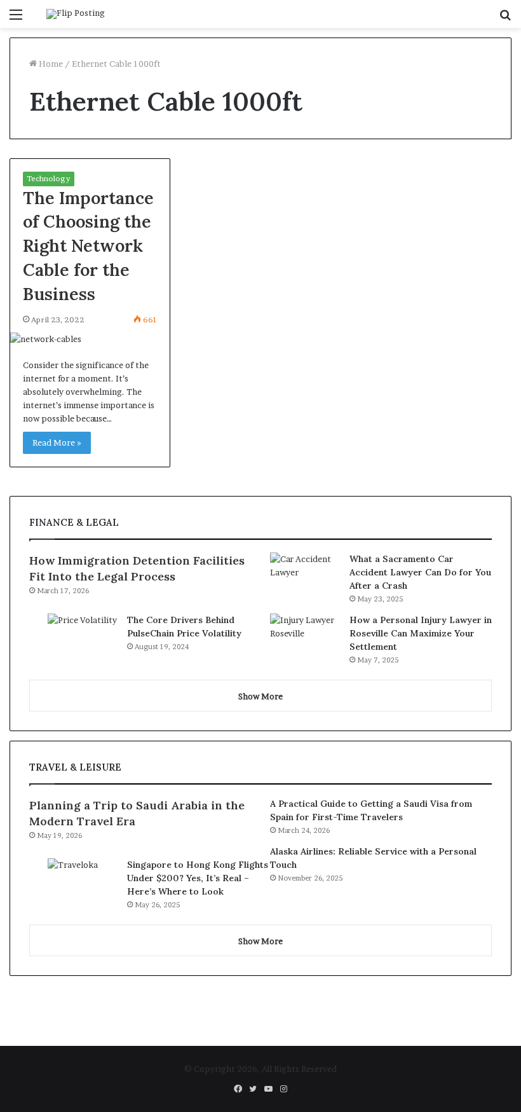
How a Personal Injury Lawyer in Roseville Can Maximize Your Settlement (420, 633)
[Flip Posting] (75, 14)
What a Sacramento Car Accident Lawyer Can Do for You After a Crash (420, 572)
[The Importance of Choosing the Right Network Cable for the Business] (90, 339)
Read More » (56, 442)
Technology (49, 178)
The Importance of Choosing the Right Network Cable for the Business (88, 246)
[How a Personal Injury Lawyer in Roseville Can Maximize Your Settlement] (305, 637)
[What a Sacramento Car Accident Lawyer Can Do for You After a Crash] (305, 576)
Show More (260, 696)
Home (50, 63)
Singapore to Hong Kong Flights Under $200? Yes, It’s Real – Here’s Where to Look (197, 878)
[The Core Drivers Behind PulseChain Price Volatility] (83, 637)
